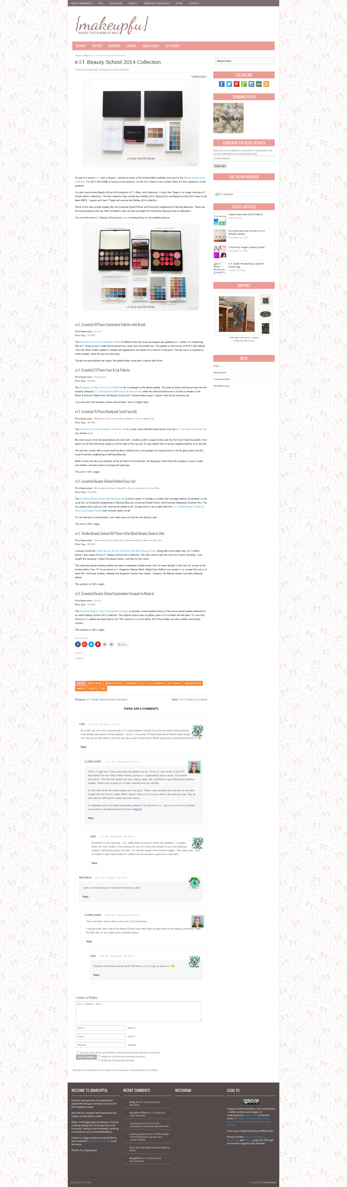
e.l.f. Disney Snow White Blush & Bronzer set (117, 391)
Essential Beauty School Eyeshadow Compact (104, 611)
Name (131, 1028)
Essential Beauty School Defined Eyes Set (102, 498)
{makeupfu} (250, 1115)
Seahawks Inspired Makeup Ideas (150, 1149)
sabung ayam (137, 1134)
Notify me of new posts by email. (118, 1060)
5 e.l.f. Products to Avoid (189, 699)
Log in (217, 365)
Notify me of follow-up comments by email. (123, 1056)
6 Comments (123, 70)
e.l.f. (97, 177)
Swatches (114, 46)
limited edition (193, 683)
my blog (134, 1123)
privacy (248, 1140)
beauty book (95, 683)
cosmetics (130, 683)
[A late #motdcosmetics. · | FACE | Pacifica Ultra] (187, 1111)
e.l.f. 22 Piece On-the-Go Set (191, 429)
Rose (132, 1147)
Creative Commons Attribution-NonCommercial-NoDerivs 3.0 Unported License (248, 1122)
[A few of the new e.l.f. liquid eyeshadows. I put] (211, 1111)
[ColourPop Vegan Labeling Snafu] (220, 252)
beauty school (113, 683)
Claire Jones (92, 761)
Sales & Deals (151, 46)
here (125, 217)
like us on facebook (244, 176)
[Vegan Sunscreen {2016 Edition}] (220, 219)
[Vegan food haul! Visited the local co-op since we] (211, 1158)
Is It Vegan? (173, 46)
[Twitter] (229, 86)
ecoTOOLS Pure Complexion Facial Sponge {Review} (149, 1125)
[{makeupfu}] (111, 25)
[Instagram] (251, 86)
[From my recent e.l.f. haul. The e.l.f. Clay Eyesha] (187, 1158)
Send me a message (99, 1141)
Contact (194, 3)
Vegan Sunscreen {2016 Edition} (245, 214)
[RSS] (266, 86)
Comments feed (222, 379)
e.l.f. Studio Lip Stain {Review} (145, 1103)
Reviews (80, 46)
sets (103, 688)
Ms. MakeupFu (91, 70)
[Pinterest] (236, 86)
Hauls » (87, 55)
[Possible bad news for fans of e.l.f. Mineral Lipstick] (220, 235)
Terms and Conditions (156, 3)
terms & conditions (254, 1136)
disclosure (232, 1140)
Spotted (97, 46)
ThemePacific (270, 1182)
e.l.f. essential (156, 683)
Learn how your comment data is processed (135, 1070)
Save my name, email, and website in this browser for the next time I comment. (120, 1052)
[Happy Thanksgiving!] (228, 118)
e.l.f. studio (174, 683)
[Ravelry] (244, 86)
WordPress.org (221, 385)
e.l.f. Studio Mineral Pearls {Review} (101, 699)
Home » (79, 55)
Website (132, 1045)
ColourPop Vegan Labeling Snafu (246, 247)
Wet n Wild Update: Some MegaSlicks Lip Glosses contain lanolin (149, 1136)
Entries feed (220, 372)
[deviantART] (259, 86)
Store (179, 3)
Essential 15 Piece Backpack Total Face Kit (103, 429)
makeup (81, 688)
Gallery (131, 46)
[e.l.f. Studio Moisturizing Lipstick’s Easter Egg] (220, 268)
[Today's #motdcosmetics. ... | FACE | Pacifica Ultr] (187, 1134)
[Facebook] (222, 86)
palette (93, 688)
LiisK (82, 724)
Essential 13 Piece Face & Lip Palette (100, 387)
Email (130, 1036)
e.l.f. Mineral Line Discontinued (145, 1159)
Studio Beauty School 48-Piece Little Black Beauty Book (126, 550)
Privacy (133, 3)
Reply (84, 746)
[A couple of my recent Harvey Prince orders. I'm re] (211, 1134)
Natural (137, 809)
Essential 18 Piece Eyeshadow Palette (100, 342)
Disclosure (116, 3)
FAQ (101, 3)
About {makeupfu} (81, 3)
